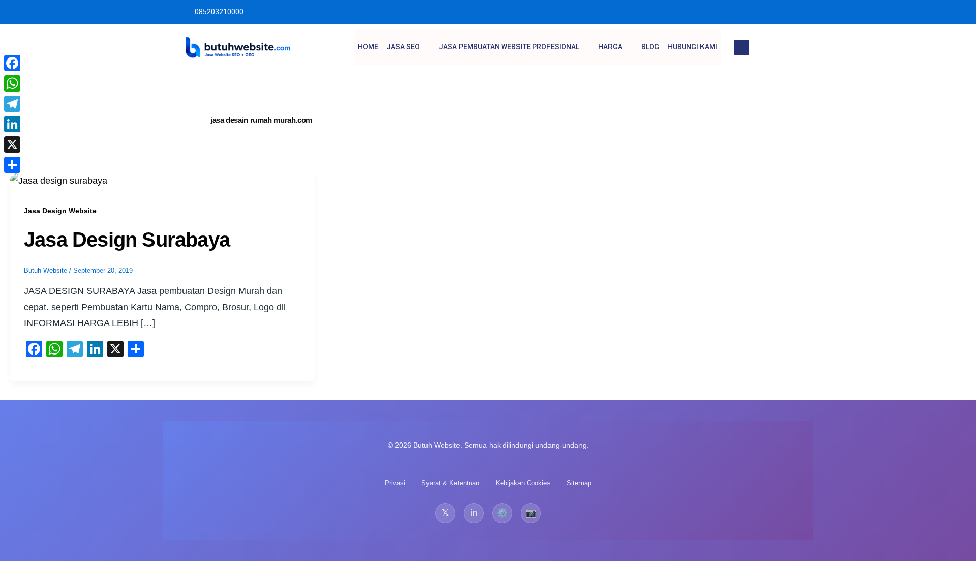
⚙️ (502, 513)
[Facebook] (12, 63)
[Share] (12, 165)
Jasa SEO (403, 47)
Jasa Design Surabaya (127, 239)
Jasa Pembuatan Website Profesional (509, 47)
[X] (12, 144)
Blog (650, 47)
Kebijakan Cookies (523, 483)
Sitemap (579, 483)
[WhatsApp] (12, 83)
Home (368, 47)
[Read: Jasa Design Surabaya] (58, 180)
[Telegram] (12, 104)
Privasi (395, 483)
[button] (741, 47)
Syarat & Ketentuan (450, 483)
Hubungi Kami (692, 47)
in (473, 513)
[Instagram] (786, 12)
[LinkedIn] (12, 124)
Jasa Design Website (60, 210)
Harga (610, 47)
